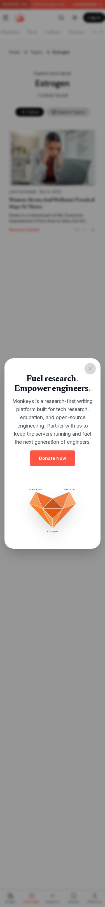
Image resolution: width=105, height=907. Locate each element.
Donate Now (52, 458)
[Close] (90, 368)
